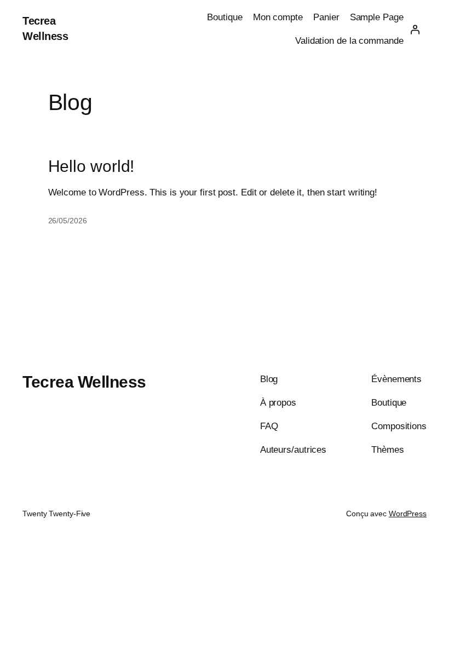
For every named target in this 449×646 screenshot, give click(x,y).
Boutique (224, 17)
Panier (326, 17)
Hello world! (91, 166)
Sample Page (377, 17)
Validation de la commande (349, 41)
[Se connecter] (415, 29)
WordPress (408, 513)
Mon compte (278, 17)
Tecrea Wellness (84, 382)
